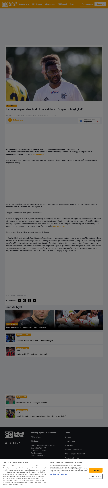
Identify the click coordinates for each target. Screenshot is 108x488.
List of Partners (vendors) (58, 474)
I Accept (96, 470)
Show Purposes (96, 476)
